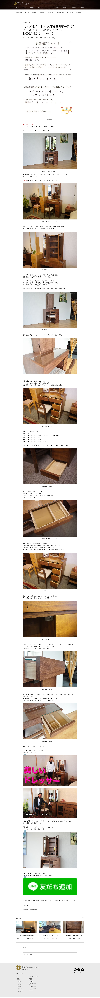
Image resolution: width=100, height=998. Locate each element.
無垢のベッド (20, 991)
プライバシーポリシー (33, 988)
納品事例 (34, 12)
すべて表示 (81, 917)
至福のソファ (42, 12)
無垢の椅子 (20, 984)
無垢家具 (18, 979)
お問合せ (30, 984)
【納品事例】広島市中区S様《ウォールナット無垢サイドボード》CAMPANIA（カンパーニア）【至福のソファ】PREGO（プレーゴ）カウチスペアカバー (49, 937)
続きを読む (78, 12)
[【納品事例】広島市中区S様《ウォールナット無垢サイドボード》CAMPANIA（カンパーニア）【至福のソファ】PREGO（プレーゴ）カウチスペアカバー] (50, 927)
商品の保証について (32, 986)
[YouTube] (82, 969)
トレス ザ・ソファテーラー (34, 976)
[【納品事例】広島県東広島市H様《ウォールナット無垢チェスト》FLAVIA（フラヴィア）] (73, 927)
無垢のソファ (51, 12)
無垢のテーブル (60, 12)
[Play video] (50, 770)
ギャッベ (27, 12)
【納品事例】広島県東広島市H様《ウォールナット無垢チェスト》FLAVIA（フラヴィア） (73, 937)
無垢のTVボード (21, 988)
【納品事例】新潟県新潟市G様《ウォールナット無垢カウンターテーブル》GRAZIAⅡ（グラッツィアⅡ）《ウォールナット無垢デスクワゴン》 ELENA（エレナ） (26, 937)
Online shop (31, 981)
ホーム (18, 976)
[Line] (75, 969)
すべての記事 (19, 12)
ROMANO (26, 905)
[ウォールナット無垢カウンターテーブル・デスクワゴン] (26, 927)
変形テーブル (20, 981)
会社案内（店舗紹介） (33, 983)
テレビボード (70, 12)
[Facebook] (78, 969)
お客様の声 (25, 909)
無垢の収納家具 (33, 909)
